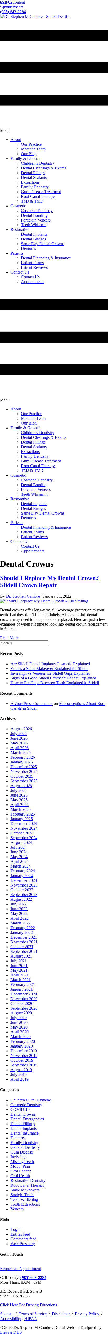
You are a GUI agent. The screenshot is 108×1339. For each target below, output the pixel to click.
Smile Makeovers (24, 1190)
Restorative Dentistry (27, 1180)
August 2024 (21, 842)
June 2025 (19, 795)
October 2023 (21, 890)
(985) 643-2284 (33, 1277)
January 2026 (21, 762)
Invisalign (18, 1157)
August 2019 (21, 1070)
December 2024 (23, 823)
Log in (15, 1229)
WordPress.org (22, 1243)
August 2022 (21, 899)
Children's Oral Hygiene (30, 1100)
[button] (6, 2)
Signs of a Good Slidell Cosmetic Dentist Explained (53, 678)
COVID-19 (20, 1109)
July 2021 (18, 961)
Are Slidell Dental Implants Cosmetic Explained (50, 664)
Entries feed (20, 1234)
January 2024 (21, 875)
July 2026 (18, 733)
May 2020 (19, 1027)
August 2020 (21, 1013)
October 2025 (21, 776)
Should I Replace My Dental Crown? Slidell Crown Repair (49, 581)
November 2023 (23, 885)
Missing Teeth (22, 1161)
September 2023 (23, 894)
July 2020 (18, 1017)
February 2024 (22, 871)
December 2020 (23, 994)
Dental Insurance (24, 1133)
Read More (9, 638)
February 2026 (22, 757)
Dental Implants (23, 1128)
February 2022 (22, 927)
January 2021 (21, 989)
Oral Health (20, 1176)
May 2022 (19, 913)
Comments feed (23, 1239)
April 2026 (19, 748)
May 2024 (19, 856)
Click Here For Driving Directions (28, 1305)
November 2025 (23, 771)
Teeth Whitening (24, 1199)
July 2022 (18, 904)
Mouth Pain (20, 1166)
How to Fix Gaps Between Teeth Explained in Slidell (54, 683)
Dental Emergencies (27, 1119)
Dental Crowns (23, 1114)
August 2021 (21, 956)
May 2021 (19, 970)
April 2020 (19, 1032)
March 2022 (20, 923)
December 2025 (23, 766)
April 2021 (19, 975)
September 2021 (23, 951)
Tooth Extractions (25, 1204)
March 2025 (20, 809)
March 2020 (20, 1036)
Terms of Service (33, 1314)
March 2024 (20, 866)
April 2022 (19, 918)
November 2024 (23, 828)
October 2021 (21, 946)
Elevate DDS (11, 1332)
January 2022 (21, 932)
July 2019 (18, 1074)
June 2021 (19, 965)
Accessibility (10, 1318)
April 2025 (19, 804)
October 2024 (21, 833)
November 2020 (23, 998)
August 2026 (21, 729)
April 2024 (19, 861)
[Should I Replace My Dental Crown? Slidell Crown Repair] (44, 601)
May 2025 (19, 800)
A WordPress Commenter (31, 703)
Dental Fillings (22, 1123)
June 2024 (19, 852)
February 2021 (22, 984)
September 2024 (23, 837)
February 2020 (22, 1041)
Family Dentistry (24, 1142)
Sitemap (6, 1314)
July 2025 (18, 790)
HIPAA (30, 1318)
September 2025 (23, 781)
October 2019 (21, 1060)
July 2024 (18, 847)
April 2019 (19, 1079)
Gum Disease (21, 1152)
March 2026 (20, 752)
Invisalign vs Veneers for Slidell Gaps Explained (50, 673)
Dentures (17, 1138)
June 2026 (19, 738)
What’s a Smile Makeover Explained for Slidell (49, 668)
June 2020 (19, 1022)
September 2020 (23, 1008)
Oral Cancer (20, 1171)
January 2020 (21, 1046)
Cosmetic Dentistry (26, 1105)
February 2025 (22, 814)
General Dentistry (25, 1147)
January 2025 (21, 819)
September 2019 (23, 1065)
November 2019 (23, 1055)
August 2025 (21, 785)
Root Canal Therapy (27, 1185)
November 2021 (23, 942)
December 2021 (23, 937)
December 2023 (23, 880)
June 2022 (19, 909)
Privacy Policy (87, 1314)
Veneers (17, 1209)
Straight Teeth (22, 1194)
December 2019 (23, 1051)
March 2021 (20, 980)
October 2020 (21, 1003)
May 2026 (19, 743)
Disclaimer (61, 1314)
